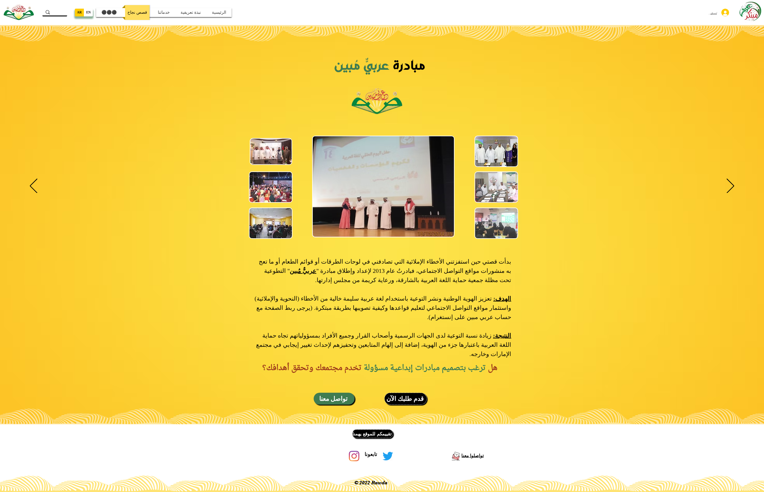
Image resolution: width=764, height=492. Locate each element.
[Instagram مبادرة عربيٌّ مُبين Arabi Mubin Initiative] (354, 456)
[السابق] (33, 186)
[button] (334, 399)
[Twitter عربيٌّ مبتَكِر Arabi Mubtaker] (388, 456)
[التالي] (730, 186)
